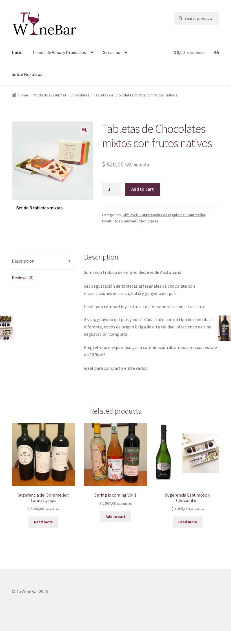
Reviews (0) (23, 277)
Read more (43, 521)
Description (23, 261)
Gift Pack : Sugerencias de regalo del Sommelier (164, 214)
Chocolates (80, 95)
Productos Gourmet (49, 95)
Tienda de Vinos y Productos (59, 52)
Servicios (111, 52)
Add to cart (142, 189)
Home (23, 95)
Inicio (17, 52)
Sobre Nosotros (27, 74)
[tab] (43, 261)
